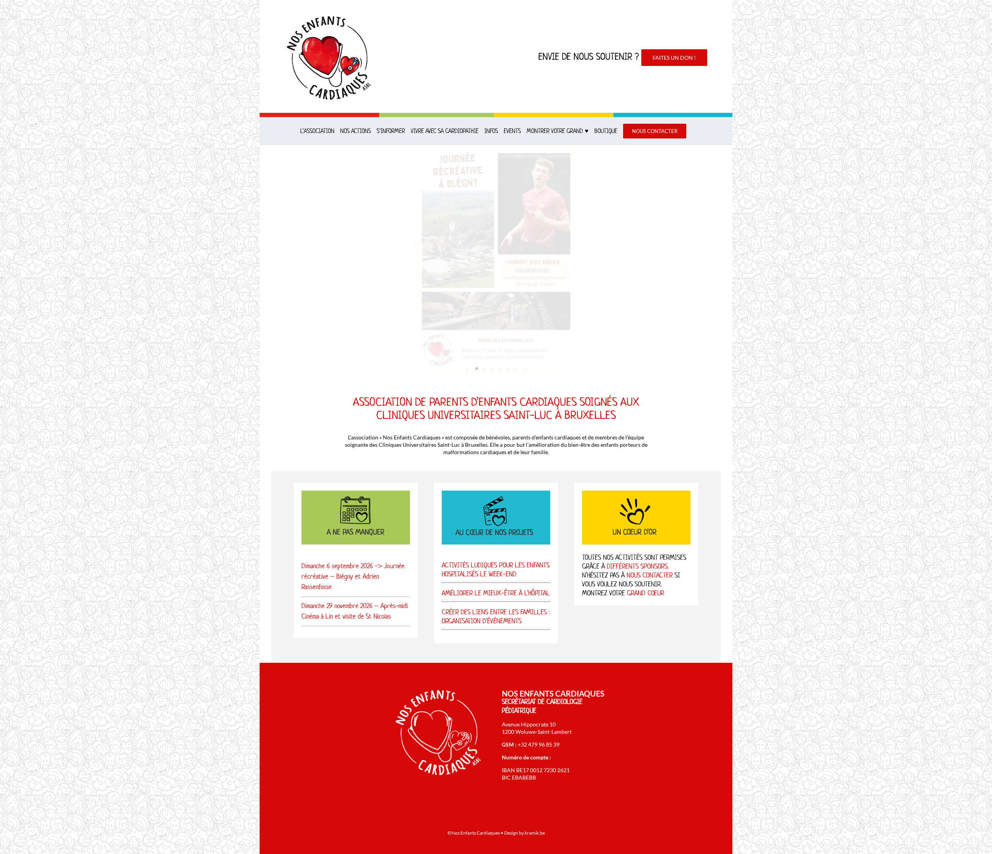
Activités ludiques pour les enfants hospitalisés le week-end (495, 569)
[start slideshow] (468, 368)
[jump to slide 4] (500, 368)
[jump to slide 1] (476, 368)
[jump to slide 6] (515, 368)
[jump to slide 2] (484, 368)
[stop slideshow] (524, 368)
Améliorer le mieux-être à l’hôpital (496, 593)
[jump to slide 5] (508, 368)
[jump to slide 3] (492, 368)
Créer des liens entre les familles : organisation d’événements (495, 616)
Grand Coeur (645, 593)
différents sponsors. (637, 566)
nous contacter (650, 575)
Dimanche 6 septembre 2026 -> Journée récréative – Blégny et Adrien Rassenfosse (353, 576)
